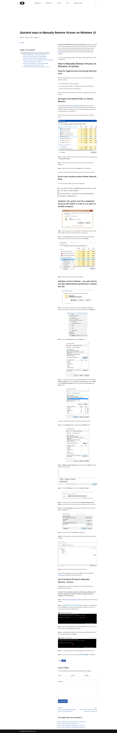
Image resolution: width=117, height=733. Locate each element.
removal (72, 77)
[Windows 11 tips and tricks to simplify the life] (22, 3)
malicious (60, 51)
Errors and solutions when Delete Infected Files (35, 58)
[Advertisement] (58, 20)
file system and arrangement (72, 105)
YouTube (22, 42)
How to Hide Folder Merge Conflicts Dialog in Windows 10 (72, 727)
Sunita (22, 37)
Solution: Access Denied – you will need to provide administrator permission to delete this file (36, 64)
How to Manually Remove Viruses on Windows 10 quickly (35, 53)
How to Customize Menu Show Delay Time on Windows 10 (72, 721)
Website (87, 675)
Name (60, 675)
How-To (59, 3)
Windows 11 (38, 3)
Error (67, 3)
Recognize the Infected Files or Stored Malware (35, 56)
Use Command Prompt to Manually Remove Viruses (36, 66)
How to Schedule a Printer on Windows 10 (68, 723)
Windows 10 (49, 3)
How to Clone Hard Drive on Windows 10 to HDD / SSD (71, 725)
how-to (63, 660)
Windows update (78, 3)
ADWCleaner (61, 575)
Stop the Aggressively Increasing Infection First (35, 54)
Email (73, 675)
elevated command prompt (71, 599)
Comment (60, 681)
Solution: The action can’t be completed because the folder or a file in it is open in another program (38, 60)
